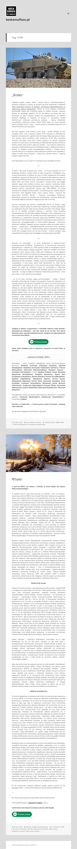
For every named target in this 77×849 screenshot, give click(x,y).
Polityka (34, 827)
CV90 (15, 424)
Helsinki (30, 829)
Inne (27, 422)
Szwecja (22, 831)
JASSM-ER (45, 829)
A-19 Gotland (55, 827)
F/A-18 (17, 829)
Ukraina (38, 422)
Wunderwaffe (40, 424)
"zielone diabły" (49, 422)
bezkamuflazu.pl (18, 19)
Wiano (17, 479)
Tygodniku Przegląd (35, 803)
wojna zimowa (34, 831)
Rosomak (32, 424)
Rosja (55, 829)
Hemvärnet (37, 829)
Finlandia (23, 829)
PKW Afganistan (23, 424)
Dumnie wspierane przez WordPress (24, 845)
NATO (51, 829)
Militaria (32, 422)
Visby (27, 831)
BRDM (58, 422)
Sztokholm (15, 831)
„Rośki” (17, 95)
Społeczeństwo (43, 827)
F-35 (13, 829)
